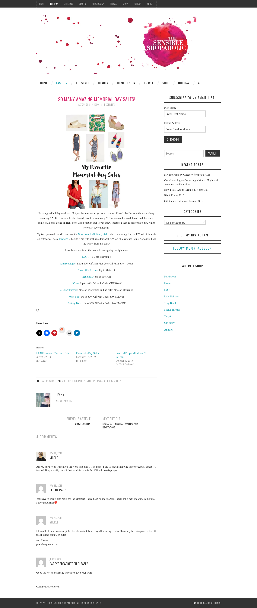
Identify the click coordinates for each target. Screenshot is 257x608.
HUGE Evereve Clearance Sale (52, 353)
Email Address (172, 123)
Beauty (82, 3)
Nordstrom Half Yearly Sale (93, 234)
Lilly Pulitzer (171, 296)
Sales (51, 381)
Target (167, 316)
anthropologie (69, 381)
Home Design (98, 3)
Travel (113, 3)
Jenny (96, 104)
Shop (125, 3)
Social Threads (172, 309)
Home (41, 3)
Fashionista (200, 603)
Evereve (63, 239)
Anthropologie (67, 263)
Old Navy (169, 323)
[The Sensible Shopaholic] (116, 44)
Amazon (168, 329)
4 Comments (109, 104)
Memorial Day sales (96, 381)
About (150, 3)
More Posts (64, 401)
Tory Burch (170, 303)
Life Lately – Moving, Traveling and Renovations (120, 425)
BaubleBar (88, 276)
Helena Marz (57, 490)
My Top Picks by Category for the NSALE (187, 174)
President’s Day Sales (87, 353)
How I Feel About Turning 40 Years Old (186, 189)
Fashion (54, 3)
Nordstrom (170, 276)
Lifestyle (68, 3)
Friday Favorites (82, 424)
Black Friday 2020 (174, 195)
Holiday (137, 3)
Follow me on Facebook (192, 248)
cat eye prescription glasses (68, 563)
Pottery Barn (74, 303)
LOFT (85, 256)
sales (121, 381)
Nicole (53, 457)
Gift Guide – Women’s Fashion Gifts (183, 201)
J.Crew (75, 283)
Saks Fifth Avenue (88, 270)
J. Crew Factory (68, 290)
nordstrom (112, 381)
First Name (170, 107)
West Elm (74, 296)
